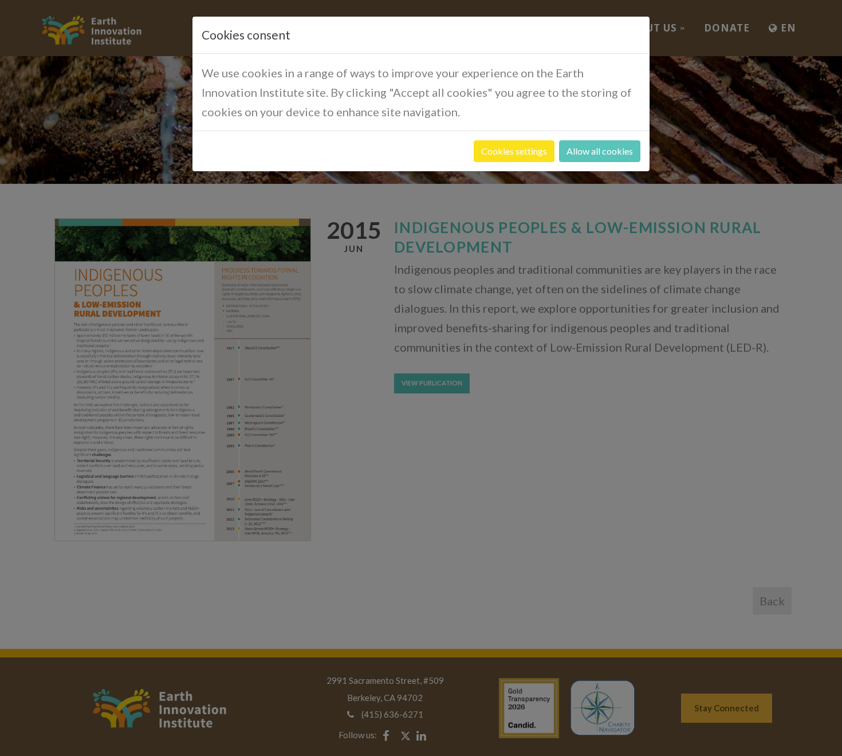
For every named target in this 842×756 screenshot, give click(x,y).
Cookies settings (514, 150)
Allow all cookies (599, 150)
